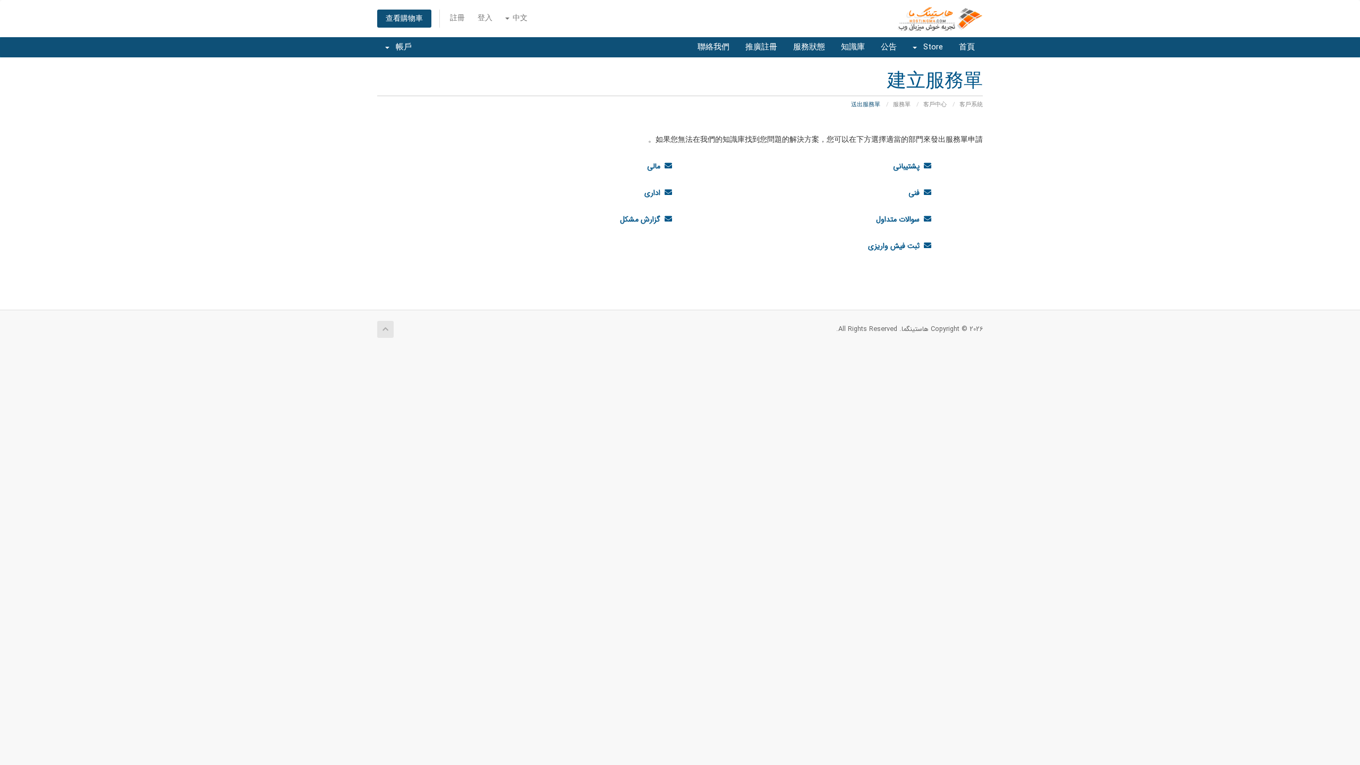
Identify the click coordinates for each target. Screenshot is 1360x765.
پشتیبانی (908, 166)
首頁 (967, 47)
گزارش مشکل (642, 219)
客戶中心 (935, 104)
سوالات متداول (900, 219)
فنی (916, 193)
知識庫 (853, 47)
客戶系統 (971, 104)
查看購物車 (404, 18)
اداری (654, 193)
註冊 (457, 18)
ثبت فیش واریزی (896, 246)
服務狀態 (809, 47)
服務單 (902, 104)
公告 (889, 47)
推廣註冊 (761, 47)
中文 (519, 18)
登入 (485, 18)
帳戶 (401, 47)
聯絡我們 (713, 47)
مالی (656, 166)
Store (930, 47)
